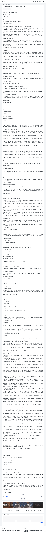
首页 (31, 1)
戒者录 (33, 1)
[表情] (38, 522)
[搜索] (43, 1)
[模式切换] (42, 1)
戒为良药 (39, 1)
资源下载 (36, 1)
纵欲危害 (6, 4)
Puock (24, 535)
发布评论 (42, 522)
